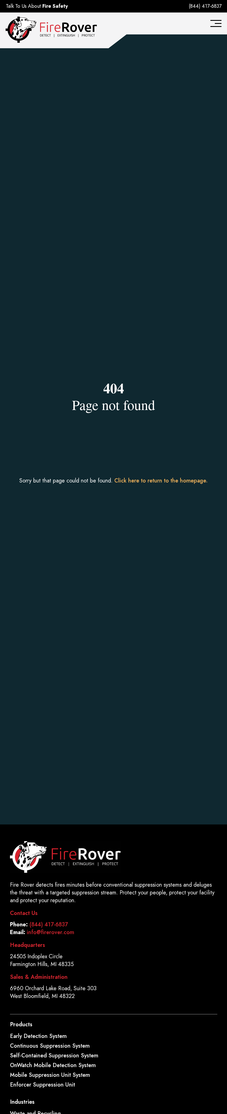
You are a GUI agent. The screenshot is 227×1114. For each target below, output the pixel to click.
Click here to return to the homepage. (161, 481)
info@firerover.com (50, 932)
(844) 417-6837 (205, 6)
